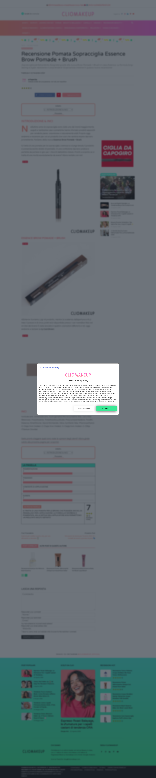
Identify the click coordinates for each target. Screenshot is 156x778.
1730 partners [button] (52, 385)
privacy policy (106, 402)
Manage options (84, 408)
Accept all (107, 408)
